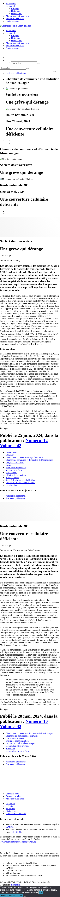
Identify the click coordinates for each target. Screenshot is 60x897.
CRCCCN (16, 832)
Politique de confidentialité (11, 895)
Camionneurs (11, 452)
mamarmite (16, 885)
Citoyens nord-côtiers (15, 462)
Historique (15, 11)
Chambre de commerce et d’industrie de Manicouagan (29, 460)
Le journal (10, 6)
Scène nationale (12, 477)
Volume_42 (10, 445)
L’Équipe (15, 8)
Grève (8, 465)
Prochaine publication (15, 498)
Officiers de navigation (16, 475)
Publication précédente (16, 496)
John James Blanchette (16, 467)
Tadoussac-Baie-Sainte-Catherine (20, 482)
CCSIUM (10, 455)
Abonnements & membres (17, 16)
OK (40, 893)
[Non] (24, 896)
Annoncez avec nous (15, 18)
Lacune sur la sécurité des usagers (20, 743)
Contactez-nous (12, 21)
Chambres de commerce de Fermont (21, 736)
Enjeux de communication (17, 741)
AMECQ (10, 827)
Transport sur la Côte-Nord (17, 751)
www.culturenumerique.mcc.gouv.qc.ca (18, 842)
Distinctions (16, 13)
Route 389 (10, 748)
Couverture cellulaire (15, 738)
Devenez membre (13, 796)
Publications (11, 3)
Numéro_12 (37, 440)
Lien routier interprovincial (17, 746)
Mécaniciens (11, 472)
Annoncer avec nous (15, 799)
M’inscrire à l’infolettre (16, 813)
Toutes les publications (16, 73)
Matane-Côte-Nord (14, 470)
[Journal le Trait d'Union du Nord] (15, 26)
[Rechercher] (39, 63)
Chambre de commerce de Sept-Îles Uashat (25, 457)
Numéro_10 (37, 721)
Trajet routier (11, 485)
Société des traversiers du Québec (20, 480)
